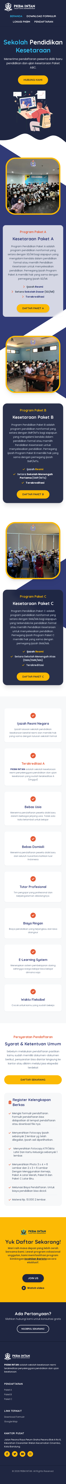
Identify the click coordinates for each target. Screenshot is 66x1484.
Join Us (33, 1278)
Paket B (8, 1394)
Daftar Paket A (33, 308)
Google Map (10, 1421)
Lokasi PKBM (21, 21)
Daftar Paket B (33, 494)
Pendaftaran (43, 21)
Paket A (8, 1389)
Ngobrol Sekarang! (33, 1328)
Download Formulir (41, 16)
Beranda (16, 16)
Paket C (8, 1399)
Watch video (35, 1288)
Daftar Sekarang (33, 1079)
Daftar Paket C (33, 676)
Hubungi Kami (33, 79)
